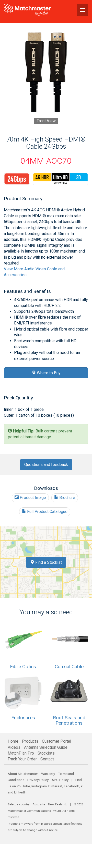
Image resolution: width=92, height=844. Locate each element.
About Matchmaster (23, 774)
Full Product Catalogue (46, 511)
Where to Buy (48, 372)
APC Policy (60, 780)
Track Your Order (22, 759)
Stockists (46, 753)
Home (13, 741)
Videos (14, 747)
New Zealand (57, 804)
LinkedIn (20, 792)
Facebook (71, 786)
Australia (38, 804)
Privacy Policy (38, 780)
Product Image (32, 497)
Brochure (66, 497)
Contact (47, 759)
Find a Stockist (48, 562)
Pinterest (55, 786)
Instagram (39, 786)
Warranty (48, 774)
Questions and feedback (46, 464)
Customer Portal (56, 741)
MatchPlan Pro (21, 753)
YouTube (23, 786)
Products (30, 741)
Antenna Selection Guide (45, 747)
